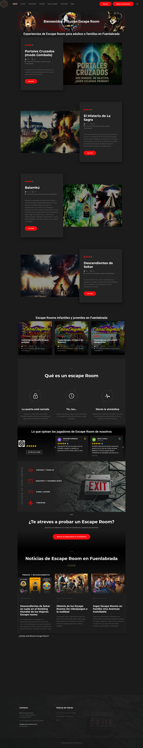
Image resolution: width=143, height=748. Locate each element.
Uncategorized (25, 598)
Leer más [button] (60, 456)
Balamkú (32, 187)
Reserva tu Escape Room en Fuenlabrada (71, 537)
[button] (123, 447)
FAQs (72, 4)
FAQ (57, 720)
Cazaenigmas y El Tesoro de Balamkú (70, 341)
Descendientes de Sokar (98, 265)
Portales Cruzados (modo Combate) (39, 53)
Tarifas (42, 4)
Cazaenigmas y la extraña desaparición (105, 341)
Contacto (64, 4)
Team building (67, 598)
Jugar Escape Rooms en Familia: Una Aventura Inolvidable (107, 609)
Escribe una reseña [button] (34, 452)
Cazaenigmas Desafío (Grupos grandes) (35, 341)
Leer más (31, 81)
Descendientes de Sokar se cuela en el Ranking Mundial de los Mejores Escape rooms (35, 610)
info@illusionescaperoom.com (28, 724)
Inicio (15, 4)
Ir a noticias (71, 565)
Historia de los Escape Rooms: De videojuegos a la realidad (72, 609)
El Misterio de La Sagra (97, 117)
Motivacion (96, 598)
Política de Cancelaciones (66, 713)
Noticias (59, 598)
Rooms (22, 4)
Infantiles (32, 4)
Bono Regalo (52, 4)
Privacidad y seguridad (65, 716)
